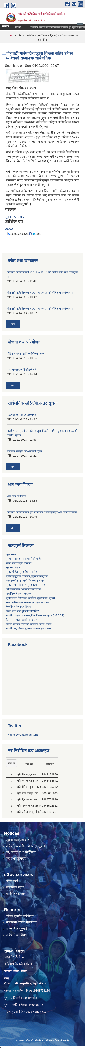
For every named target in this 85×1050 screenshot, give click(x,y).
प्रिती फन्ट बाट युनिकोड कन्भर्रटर (22, 611)
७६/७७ (9, 228)
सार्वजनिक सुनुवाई (16, 929)
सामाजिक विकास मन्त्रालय (19, 593)
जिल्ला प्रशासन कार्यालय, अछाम (21, 619)
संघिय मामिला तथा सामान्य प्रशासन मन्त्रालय (28, 602)
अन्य (13, 324)
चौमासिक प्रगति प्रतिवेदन (21, 922)
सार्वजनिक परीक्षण (16, 935)
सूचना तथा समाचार (16, 217)
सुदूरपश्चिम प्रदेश (36, 584)
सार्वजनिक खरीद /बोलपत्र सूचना (25, 846)
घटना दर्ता (12, 881)
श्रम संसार (11, 554)
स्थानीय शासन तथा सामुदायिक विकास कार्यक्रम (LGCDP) (35, 615)
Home (10, 35)
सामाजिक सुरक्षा (15, 887)
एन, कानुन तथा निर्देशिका (21, 852)
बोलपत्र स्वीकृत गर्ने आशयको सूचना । (26, 451)
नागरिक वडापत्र (15, 894)
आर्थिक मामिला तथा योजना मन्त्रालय (23, 589)
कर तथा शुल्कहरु (16, 858)
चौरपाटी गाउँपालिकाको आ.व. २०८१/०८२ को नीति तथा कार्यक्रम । (40, 308)
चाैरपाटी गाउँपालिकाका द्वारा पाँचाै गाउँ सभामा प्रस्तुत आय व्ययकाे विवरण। (42, 512)
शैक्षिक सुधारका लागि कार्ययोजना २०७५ (26, 353)
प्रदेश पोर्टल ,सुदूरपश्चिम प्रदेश (21, 571)
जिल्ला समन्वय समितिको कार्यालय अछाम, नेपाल (28, 624)
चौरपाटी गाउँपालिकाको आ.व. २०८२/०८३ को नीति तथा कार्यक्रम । (40, 292)
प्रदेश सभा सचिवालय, (16, 584)
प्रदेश (45, 576)
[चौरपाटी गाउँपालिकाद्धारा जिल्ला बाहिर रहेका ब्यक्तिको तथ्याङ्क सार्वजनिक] (27, 76)
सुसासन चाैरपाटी (14, 567)
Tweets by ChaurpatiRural (22, 734)
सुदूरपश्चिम (36, 576)
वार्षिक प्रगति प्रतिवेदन (20, 916)
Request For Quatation (21, 414)
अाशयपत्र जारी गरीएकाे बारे (21, 369)
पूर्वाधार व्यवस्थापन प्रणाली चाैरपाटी (23, 558)
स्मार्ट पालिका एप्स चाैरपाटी (18, 563)
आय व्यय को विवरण (16, 496)
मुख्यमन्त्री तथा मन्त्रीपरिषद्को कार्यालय (25, 580)
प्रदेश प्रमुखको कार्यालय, (18, 576)
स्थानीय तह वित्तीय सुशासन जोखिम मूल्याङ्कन (28, 628)
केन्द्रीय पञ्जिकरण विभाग (18, 606)
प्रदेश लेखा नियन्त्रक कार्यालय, (21, 598)
